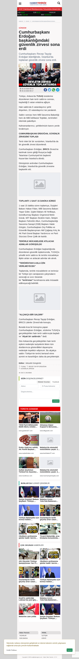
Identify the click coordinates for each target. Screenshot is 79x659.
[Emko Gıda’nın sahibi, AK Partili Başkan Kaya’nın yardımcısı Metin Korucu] (29, 440)
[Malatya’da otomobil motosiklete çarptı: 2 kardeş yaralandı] (50, 440)
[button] (20, 4)
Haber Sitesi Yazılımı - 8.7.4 (50, 657)
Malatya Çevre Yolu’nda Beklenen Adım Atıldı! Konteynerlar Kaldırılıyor (48, 500)
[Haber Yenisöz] (38, 3)
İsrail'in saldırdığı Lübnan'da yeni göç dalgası (27, 599)
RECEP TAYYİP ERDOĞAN (37, 366)
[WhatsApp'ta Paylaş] (53, 89)
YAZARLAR (22, 635)
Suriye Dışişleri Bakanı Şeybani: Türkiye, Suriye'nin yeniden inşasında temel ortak (29, 500)
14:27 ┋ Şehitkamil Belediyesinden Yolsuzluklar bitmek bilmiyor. (41, 9)
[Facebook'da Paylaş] (45, 89)
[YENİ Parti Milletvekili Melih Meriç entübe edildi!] (29, 417)
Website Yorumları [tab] (44, 382)
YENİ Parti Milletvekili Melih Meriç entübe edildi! (28, 426)
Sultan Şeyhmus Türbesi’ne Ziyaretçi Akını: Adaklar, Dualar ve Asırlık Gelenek (28, 471)
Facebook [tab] (55, 382)
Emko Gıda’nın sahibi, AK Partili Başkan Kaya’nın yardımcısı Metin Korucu (28, 448)
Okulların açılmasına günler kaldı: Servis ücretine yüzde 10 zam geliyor (28, 537)
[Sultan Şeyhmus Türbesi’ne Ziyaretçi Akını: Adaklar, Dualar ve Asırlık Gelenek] (29, 462)
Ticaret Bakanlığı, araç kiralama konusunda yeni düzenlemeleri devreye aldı (50, 537)
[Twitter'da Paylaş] (49, 89)
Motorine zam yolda (27, 616)
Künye (43, 638)
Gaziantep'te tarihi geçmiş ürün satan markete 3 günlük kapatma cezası (48, 519)
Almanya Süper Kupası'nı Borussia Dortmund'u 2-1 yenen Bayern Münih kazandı (49, 426)
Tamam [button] (69, 650)
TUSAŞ (23, 366)
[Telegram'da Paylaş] (57, 89)
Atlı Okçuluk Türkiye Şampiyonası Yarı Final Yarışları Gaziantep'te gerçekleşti (29, 562)
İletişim (44, 635)
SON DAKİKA (23, 638)
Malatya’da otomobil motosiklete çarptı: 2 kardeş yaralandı (49, 448)
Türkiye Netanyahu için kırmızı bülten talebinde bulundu (29, 519)
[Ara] (58, 4)
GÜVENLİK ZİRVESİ (27, 368)
